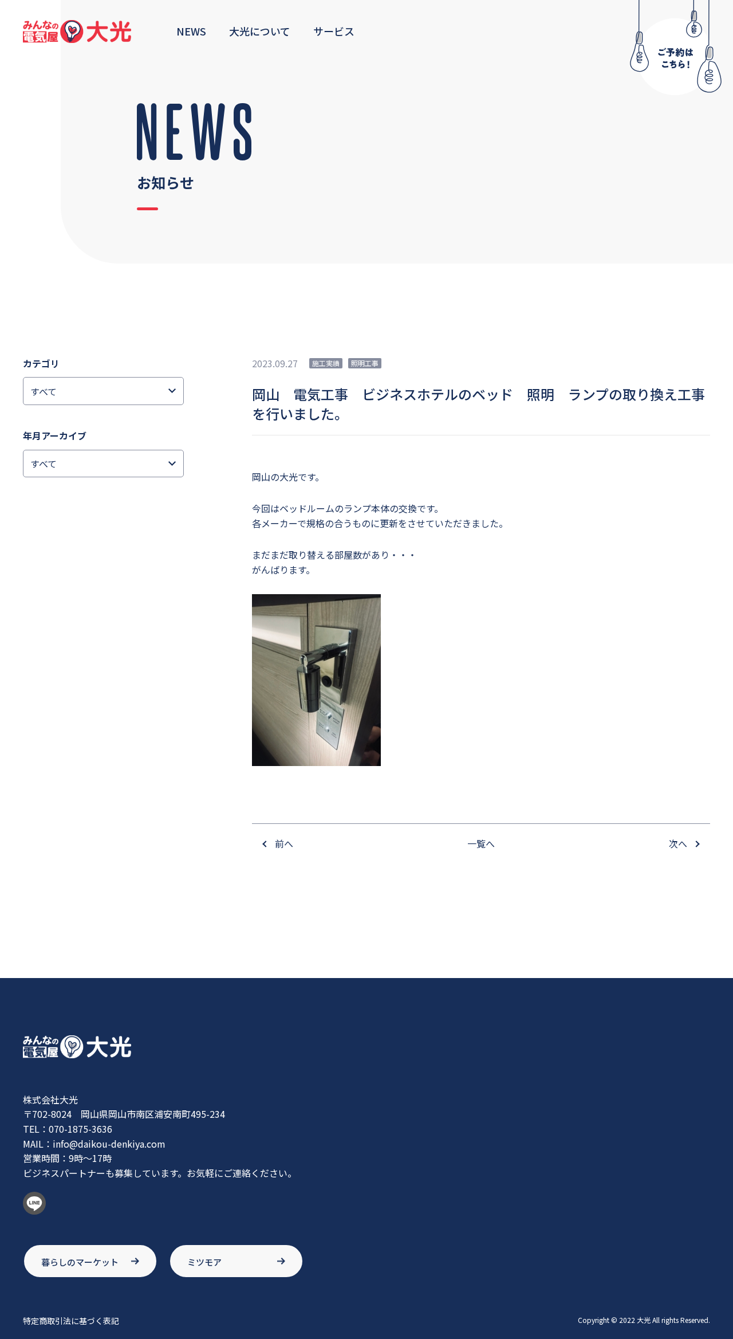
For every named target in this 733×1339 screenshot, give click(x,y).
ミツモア (204, 1262)
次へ (678, 843)
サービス (333, 30)
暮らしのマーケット (80, 1262)
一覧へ (481, 843)
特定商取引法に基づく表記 (71, 1320)
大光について (259, 30)
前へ (284, 843)
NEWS (191, 30)
